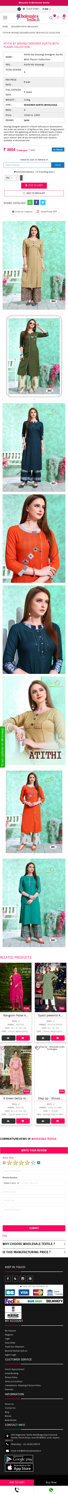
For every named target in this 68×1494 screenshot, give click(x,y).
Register (9, 1334)
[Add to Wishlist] (3, 965)
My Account (10, 1330)
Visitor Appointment (14, 1369)
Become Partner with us (16, 1351)
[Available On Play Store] (19, 9)
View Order (10, 1343)
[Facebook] (36, 202)
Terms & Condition (13, 1381)
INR (46, 9)
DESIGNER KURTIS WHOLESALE (24, 26)
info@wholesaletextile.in (29, 1451)
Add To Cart (23, 1038)
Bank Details (11, 1420)
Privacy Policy (11, 1377)
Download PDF (48, 211)
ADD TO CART (17, 1482)
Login (7, 1338)
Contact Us (10, 1408)
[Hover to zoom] (34, 265)
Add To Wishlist (35, 193)
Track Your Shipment (14, 1346)
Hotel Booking (11, 1373)
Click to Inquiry (23, 211)
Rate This (8, 1158)
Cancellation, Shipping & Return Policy (23, 1385)
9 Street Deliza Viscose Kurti (21, 1098)
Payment (9, 1389)
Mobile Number (10, 1177)
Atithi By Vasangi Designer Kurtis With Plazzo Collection (31, 32)
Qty (7, 178)
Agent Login (10, 1355)
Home (5, 26)
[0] (57, 17)
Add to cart (35, 185)
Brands (8, 1416)
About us (9, 1404)
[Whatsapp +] (30, 202)
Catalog (9, 1038)
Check (58, 165)
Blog (7, 1412)
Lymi (26, 120)
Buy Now (51, 1482)
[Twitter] (43, 202)
